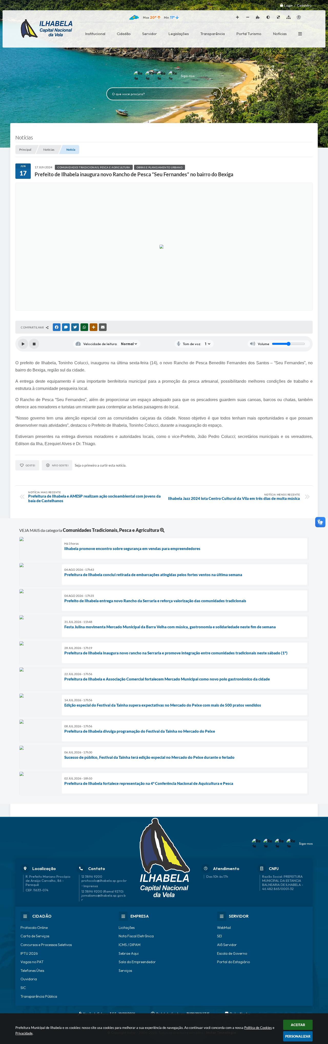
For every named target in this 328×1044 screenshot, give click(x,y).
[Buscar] (215, 93)
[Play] (23, 344)
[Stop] (34, 344)
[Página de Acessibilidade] (298, 17)
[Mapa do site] (288, 17)
